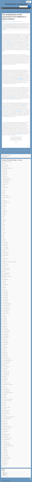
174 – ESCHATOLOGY (4, 447)
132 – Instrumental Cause (5, 379)
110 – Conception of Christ (5, 344)
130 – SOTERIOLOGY (4, 376)
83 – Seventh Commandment (5, 300)
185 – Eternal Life (4, 465)
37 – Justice (3, 226)
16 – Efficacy (3, 192)
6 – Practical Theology (4, 176)
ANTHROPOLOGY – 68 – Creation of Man (6, 276)
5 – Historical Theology (4, 174)
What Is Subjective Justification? (7, 149)
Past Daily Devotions (23, 1)
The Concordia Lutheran (5, 475)
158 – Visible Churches (4, 421)
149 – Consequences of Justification (6, 407)
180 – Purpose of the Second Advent (6, 457)
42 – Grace (3, 234)
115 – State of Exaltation (4, 352)
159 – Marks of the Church (5, 423)
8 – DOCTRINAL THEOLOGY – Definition (6, 179)
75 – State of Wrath (4, 287)
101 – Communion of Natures (5, 329)
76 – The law (3, 289)
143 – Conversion (4, 397)
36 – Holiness (3, 224)
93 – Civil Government (4, 316)
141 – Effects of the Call (4, 394)
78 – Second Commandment (5, 292)
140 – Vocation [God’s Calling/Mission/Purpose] (7, 392)
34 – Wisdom (3, 221)
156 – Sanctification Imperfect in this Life (6, 418)
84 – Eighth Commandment (5, 302)
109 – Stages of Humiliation (5, 342)
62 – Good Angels (4, 266)
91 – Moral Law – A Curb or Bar (5, 313)
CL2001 (21, 21)
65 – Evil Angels (4, 271)
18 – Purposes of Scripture (5, 195)
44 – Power (3, 237)
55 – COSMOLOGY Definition (5, 255)
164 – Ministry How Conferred (5, 431)
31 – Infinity (3, 216)
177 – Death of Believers (5, 452)
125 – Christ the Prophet (4, 368)
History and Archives (5, 473)
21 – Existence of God (4, 200)
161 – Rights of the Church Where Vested (6, 426)
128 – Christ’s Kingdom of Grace (5, 373)
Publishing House (4, 474)
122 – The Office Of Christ (5, 363)
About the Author (4, 163)
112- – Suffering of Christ (5, 347)
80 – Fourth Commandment (5, 295)
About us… (4, 471)
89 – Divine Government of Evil (5, 310)
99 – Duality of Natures (4, 326)
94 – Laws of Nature (4, 318)
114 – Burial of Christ (4, 350)
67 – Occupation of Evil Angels (5, 274)
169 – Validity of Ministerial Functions (6, 439)
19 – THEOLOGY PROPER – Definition (6, 197)
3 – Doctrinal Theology (4, 171)
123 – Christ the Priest (4, 365)
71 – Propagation (4, 281)
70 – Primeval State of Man (5, 279)
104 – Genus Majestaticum (5, 334)
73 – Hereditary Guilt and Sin (5, 284)
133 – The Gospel (4, 381)
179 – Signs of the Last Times (5, 455)
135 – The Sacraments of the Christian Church (7, 384)
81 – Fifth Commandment (5, 297)
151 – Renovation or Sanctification (6, 410)
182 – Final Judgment (4, 460)
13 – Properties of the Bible (5, 187)
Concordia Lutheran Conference (6, 480)
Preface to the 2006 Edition (5, 166)
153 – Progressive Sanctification (5, 413)
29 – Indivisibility (4, 213)
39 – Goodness (3, 229)
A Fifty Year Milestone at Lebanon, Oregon (24, 149)
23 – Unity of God (4, 203)
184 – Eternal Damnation (5, 463)
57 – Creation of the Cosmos (5, 258)
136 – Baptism (3, 386)
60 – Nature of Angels (4, 263)
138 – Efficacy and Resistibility (5, 389)
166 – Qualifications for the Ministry (6, 434)
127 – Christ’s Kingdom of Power (5, 371)
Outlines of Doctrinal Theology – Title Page (7, 161)
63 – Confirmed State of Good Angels (6, 268)
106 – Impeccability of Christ (5, 337)
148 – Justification (4, 405)
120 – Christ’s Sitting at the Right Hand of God (7, 360)
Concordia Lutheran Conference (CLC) (16, 4)
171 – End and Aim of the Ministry (5, 442)
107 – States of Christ (4, 339)
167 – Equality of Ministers (5, 436)
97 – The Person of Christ (5, 323)
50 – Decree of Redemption (5, 247)
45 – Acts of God (4, 239)
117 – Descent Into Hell (4, 355)
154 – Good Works (4, 415)
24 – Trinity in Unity (4, 205)
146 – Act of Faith (4, 402)
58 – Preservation (4, 260)
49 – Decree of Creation (4, 245)
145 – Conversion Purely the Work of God (6, 400)
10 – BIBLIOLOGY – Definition (5, 182)
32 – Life (3, 218)
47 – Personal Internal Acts (5, 242)
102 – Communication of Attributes (6, 331)
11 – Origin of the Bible (4, 184)
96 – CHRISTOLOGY (4, 321)
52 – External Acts (4, 250)
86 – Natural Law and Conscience (6, 305)
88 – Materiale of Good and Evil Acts (6, 308)
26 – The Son (3, 208)
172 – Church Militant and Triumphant (6, 444)
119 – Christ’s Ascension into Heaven (6, 358)
